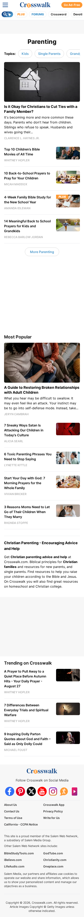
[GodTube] (74, 791)
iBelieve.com (13, 860)
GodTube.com (53, 853)
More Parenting (42, 252)
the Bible (53, 576)
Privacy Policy (53, 811)
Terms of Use (13, 818)
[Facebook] (9, 791)
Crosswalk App (53, 804)
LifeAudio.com (14, 866)
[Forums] (63, 791)
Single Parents (49, 54)
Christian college (48, 586)
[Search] (7, 14)
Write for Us (51, 818)
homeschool (18, 586)
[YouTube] (42, 791)
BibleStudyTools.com (19, 853)
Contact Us (11, 811)
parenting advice (39, 557)
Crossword (58, 14)
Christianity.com (54, 860)
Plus (21, 14)
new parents (55, 567)
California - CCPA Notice (21, 824)
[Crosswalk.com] (35, 5)
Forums (38, 14)
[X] (31, 791)
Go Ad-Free (72, 5)
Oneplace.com (53, 866)
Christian (70, 562)
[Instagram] (52, 791)
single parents (15, 572)
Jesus (71, 576)
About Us (10, 804)
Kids (25, 54)
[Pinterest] (20, 791)
